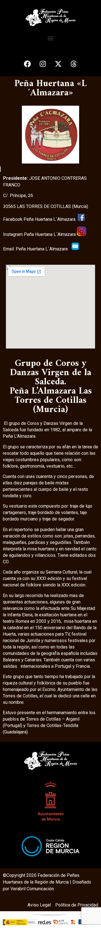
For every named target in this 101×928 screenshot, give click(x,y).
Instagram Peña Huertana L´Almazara (40, 234)
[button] (50, 38)
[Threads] (74, 64)
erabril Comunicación (33, 888)
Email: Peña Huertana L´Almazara (37, 249)
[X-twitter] (58, 64)
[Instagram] (43, 64)
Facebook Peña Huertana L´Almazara (40, 219)
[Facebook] (27, 64)
